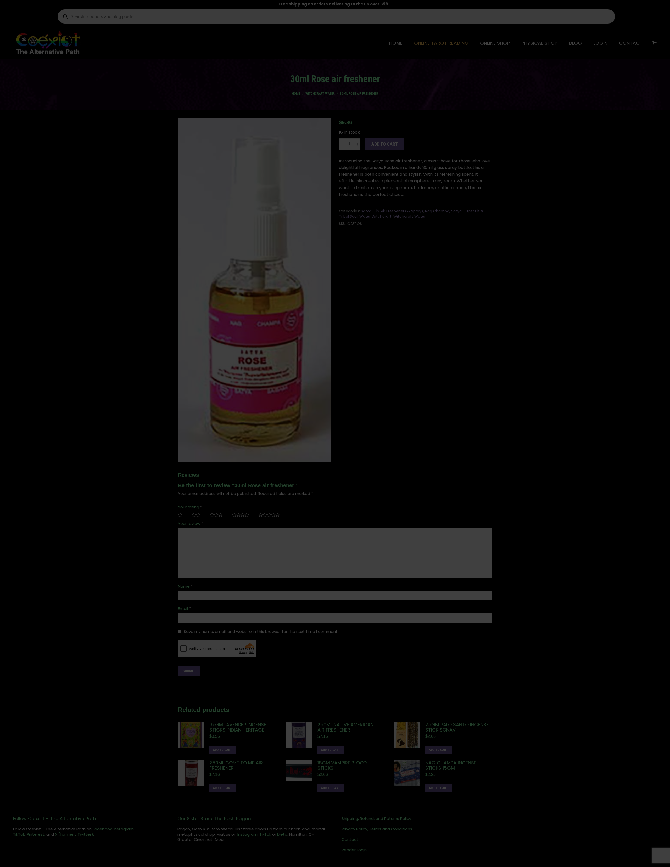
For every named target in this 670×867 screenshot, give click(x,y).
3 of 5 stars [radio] (218, 515)
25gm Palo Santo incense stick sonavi (457, 727)
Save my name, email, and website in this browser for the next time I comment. (261, 631)
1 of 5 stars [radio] (182, 515)
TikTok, (19, 834)
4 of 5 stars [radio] (242, 515)
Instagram (124, 829)
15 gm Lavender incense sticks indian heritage (237, 727)
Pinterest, (36, 834)
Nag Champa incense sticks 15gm (450, 765)
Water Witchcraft (375, 216)
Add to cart (384, 144)
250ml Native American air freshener (345, 727)
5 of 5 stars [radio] (271, 515)
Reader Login (354, 850)
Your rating (190, 507)
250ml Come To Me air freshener (236, 765)
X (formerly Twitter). (74, 834)
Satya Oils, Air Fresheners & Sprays (392, 211)
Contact (350, 839)
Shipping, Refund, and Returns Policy (376, 818)
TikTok (265, 834)
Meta (282, 834)
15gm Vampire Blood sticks (342, 765)
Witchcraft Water (409, 216)
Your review (190, 523)
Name (185, 586)
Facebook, (103, 829)
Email (184, 608)
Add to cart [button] (222, 750)
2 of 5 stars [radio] (198, 515)
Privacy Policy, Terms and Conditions (377, 829)
